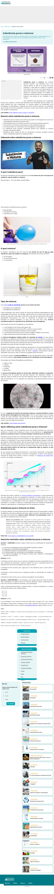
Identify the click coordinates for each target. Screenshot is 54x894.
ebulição (35, 351)
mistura (12, 305)
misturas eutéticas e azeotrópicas (31, 495)
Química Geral (24, 640)
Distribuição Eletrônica (26, 659)
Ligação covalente (25, 662)
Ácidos (22, 671)
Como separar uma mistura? (17, 423)
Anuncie (22, 883)
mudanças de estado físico (45, 455)
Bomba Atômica (25, 637)
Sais (22, 677)
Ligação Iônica (24, 665)
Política (15, 883)
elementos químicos (32, 605)
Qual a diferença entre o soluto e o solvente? (21, 112)
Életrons (23, 643)
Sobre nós (7, 883)
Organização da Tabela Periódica (26, 653)
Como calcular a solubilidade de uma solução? (21, 536)
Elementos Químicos (26, 656)
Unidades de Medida (26, 668)
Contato (30, 883)
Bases (22, 674)
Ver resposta (10, 703)
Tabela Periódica (25, 634)
